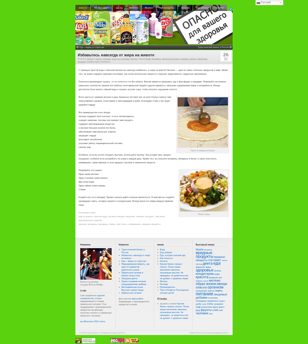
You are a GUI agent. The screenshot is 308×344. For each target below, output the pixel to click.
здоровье (106, 59)
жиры (208, 267)
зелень (217, 270)
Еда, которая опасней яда (172, 255)
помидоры (201, 301)
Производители (167, 287)
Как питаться (166, 258)
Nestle (199, 249)
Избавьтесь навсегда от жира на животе (116, 55)
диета (98, 59)
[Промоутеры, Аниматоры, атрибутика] (117, 342)
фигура (134, 59)
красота (193, 59)
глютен (224, 260)
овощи (222, 284)
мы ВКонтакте (87, 321)
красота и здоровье (121, 59)
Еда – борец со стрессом (91, 47)
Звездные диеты (129, 278)
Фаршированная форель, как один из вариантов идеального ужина (135, 267)
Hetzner (198, 333)
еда (217, 263)
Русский (265, 2)
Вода (162, 249)
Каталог (220, 8)
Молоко (149, 8)
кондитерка (205, 273)
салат (204, 304)
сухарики (218, 304)
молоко (214, 280)
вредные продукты (170, 59)
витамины (156, 59)
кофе (217, 274)
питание (185, 8)
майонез (199, 281)
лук (220, 277)
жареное (200, 267)
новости (83, 8)
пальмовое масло (205, 290)
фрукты (206, 310)
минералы (202, 59)
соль (210, 303)
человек (202, 313)
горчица (199, 264)
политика (213, 297)
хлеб (215, 310)
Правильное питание (131, 293)
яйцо (211, 314)
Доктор (90, 59)
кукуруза (213, 277)
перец (218, 290)
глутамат (214, 260)
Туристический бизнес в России (213, 47)
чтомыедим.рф (109, 24)
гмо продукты (167, 8)
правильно (212, 301)
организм (215, 287)
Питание (133, 8)
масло (205, 281)
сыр (198, 306)
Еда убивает (202, 8)
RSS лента (99, 321)
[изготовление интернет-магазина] (88, 342)
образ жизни (206, 284)
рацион (222, 301)
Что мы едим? (101, 8)
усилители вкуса (209, 307)
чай (221, 310)
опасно (201, 287)
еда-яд (119, 8)
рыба (198, 304)
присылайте (137, 298)
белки (148, 59)
